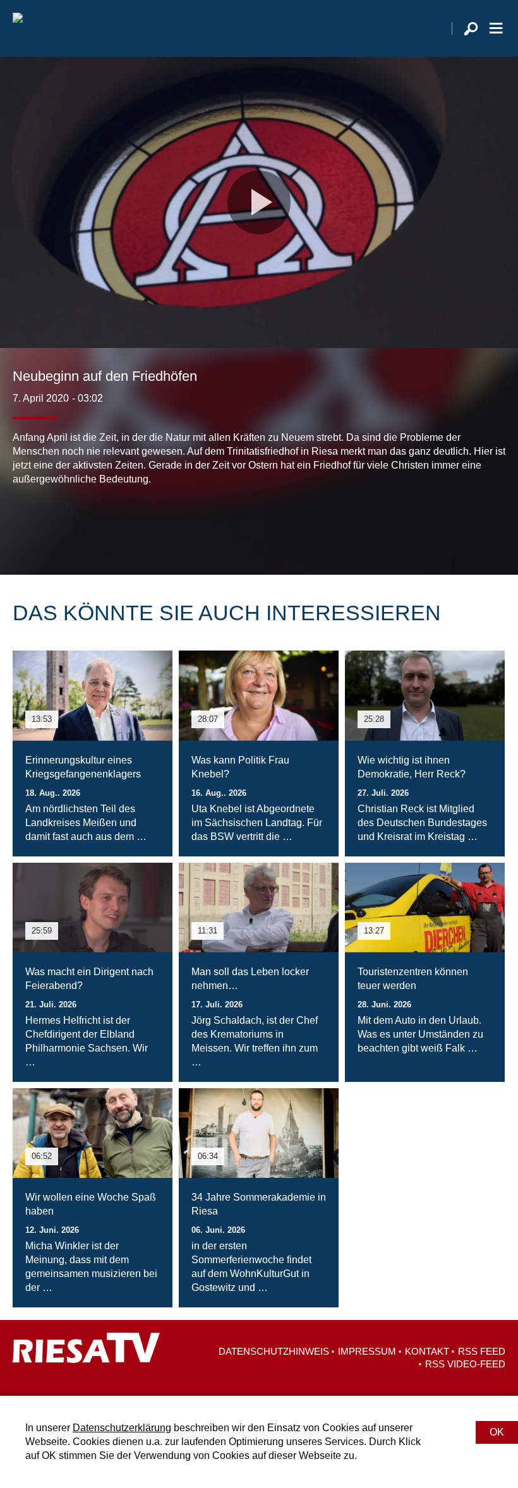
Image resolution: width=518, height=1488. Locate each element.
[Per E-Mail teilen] (103, 524)
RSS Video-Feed (465, 1364)
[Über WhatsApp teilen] (78, 524)
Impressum (367, 1351)
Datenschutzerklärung (122, 1427)
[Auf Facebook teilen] (25, 524)
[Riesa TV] (18, 28)
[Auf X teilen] (50, 524)
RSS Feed (481, 1351)
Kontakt (427, 1351)
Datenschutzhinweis (274, 1351)
